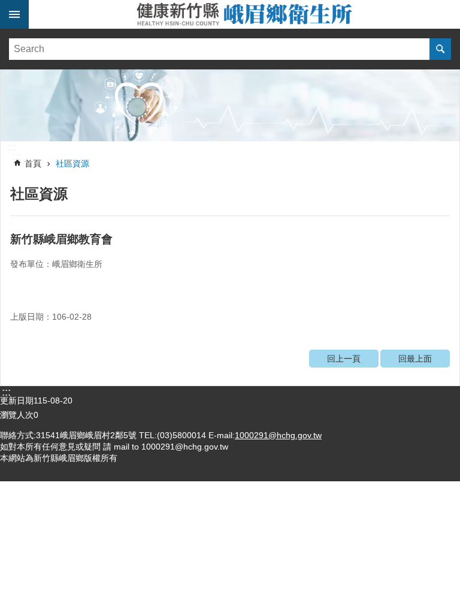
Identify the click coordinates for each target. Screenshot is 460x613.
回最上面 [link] (415, 358)
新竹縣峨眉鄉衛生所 (244, 14)
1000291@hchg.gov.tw (278, 435)
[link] (230, 105)
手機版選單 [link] (14, 14)
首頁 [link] (33, 163)
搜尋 (440, 49)
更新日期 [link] (17, 400)
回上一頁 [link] (344, 358)
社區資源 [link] (72, 163)
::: (11, 147)
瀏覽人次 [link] (17, 415)
